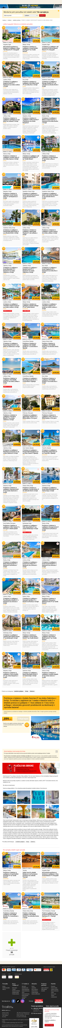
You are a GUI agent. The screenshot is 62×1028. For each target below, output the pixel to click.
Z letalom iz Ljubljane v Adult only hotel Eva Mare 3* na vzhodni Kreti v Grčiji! (50, 196)
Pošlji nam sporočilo (37, 1013)
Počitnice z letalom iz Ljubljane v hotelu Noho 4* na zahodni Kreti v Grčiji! (31, 489)
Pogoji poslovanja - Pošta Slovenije (26, 994)
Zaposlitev (34, 987)
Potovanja (53, 986)
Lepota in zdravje (54, 989)
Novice (33, 986)
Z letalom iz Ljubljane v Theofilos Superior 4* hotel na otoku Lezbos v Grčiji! (49, 306)
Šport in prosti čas (54, 990)
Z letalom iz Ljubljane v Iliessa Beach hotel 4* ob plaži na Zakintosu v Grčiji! (11, 345)
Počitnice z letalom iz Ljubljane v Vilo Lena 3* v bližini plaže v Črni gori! (50, 416)
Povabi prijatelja (35, 992)
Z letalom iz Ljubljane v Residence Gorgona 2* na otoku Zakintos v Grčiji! (11, 451)
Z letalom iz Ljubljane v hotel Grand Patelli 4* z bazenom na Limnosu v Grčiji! (49, 564)
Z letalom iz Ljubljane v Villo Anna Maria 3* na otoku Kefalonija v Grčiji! (30, 527)
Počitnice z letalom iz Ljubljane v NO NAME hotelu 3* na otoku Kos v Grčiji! (49, 381)
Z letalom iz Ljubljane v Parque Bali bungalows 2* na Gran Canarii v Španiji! (30, 451)
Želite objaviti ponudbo (44, 990)
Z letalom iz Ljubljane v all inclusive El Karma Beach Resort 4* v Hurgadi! (50, 48)
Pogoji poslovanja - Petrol (26, 991)
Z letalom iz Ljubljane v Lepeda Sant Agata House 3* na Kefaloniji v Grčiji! (11, 636)
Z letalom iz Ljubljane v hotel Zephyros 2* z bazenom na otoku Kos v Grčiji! (49, 270)
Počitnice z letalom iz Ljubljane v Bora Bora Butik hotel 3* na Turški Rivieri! (49, 637)
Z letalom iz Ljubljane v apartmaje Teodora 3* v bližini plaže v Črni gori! (30, 416)
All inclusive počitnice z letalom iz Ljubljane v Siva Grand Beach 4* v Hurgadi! (50, 874)
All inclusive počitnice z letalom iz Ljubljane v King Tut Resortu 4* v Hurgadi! (11, 48)
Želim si (4, 989)
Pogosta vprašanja (16, 990)
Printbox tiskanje (15, 993)
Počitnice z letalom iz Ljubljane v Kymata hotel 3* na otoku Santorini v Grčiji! (11, 490)
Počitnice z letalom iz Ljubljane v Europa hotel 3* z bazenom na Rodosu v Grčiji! (50, 528)
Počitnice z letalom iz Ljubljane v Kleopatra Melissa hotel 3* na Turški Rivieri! (50, 601)
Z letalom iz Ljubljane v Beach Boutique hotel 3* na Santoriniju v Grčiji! (30, 674)
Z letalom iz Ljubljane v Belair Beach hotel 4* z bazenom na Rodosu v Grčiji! (10, 564)
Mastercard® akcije (36, 993)
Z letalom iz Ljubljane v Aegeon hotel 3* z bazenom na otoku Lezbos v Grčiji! (11, 84)
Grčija (27, 841)
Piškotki (23, 998)
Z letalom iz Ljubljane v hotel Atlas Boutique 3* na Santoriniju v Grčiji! (50, 489)
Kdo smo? (24, 986)
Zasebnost (24, 996)
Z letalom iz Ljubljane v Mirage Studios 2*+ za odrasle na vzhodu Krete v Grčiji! (50, 84)
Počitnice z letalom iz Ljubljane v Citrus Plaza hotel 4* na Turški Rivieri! (30, 636)
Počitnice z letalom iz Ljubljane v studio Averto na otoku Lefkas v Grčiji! (50, 231)
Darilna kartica (35, 990)
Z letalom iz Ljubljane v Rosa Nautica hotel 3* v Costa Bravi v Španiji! (30, 380)
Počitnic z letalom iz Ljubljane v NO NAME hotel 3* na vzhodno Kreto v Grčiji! (50, 346)
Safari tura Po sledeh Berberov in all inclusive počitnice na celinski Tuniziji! (30, 875)
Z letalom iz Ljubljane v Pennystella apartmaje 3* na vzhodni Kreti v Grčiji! (11, 231)
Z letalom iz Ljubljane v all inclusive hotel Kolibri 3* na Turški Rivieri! (31, 157)
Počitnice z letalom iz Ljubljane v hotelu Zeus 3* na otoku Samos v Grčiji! (11, 157)
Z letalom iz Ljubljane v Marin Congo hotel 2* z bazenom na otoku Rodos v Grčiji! (50, 120)
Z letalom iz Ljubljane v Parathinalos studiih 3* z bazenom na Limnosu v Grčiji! (11, 601)
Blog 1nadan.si (35, 989)
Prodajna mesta (15, 992)
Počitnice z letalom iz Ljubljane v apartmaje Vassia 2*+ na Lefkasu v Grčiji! (30, 232)
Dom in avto (53, 993)
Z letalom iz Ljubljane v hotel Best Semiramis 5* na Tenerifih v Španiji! (49, 451)
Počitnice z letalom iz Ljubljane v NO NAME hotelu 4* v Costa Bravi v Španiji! (30, 346)
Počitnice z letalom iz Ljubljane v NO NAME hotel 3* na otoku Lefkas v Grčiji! (11, 381)
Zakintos (33, 841)
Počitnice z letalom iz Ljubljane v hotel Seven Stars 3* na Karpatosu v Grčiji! (10, 196)
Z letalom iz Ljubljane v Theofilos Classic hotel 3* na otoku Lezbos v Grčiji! (11, 305)
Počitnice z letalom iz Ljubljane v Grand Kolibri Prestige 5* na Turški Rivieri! (30, 49)
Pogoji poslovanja (25, 989)
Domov (3, 986)
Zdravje (52, 995)
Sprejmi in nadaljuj (49, 1025)
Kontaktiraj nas (25, 987)
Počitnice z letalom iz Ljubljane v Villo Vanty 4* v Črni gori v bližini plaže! (11, 527)
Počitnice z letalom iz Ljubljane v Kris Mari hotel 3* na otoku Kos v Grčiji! (31, 83)
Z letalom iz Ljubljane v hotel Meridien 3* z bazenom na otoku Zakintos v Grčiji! (10, 270)
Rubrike (53, 984)
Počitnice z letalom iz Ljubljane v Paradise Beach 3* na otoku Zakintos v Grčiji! (10, 417)
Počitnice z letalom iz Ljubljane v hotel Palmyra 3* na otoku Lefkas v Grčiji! (50, 158)
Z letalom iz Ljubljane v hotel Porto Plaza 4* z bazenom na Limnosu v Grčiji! (30, 564)
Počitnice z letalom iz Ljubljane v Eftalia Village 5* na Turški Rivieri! (30, 305)
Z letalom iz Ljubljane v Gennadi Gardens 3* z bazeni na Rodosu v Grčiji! (31, 600)
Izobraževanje (54, 996)
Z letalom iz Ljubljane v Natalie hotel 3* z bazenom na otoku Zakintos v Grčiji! (30, 270)
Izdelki (52, 992)
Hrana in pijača (54, 987)
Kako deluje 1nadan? (14, 988)
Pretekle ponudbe (6, 987)
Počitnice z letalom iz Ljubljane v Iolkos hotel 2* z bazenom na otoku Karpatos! (31, 120)
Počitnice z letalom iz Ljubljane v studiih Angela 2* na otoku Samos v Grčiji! (50, 675)
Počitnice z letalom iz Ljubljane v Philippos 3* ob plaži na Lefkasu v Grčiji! (11, 119)
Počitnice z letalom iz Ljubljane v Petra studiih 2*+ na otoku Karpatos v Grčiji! (10, 675)
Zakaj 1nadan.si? (44, 987)
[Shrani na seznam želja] (19, 28)
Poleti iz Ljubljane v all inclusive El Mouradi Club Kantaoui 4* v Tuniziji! (50, 914)
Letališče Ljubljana (20, 841)
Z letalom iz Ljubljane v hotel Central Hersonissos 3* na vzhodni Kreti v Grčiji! (31, 196)
